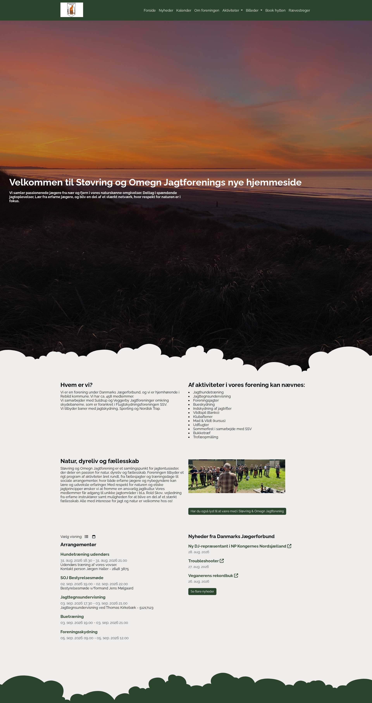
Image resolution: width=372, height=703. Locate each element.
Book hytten (275, 10)
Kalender (183, 10)
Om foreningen (206, 10)
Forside (150, 10)
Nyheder (166, 10)
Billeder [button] (252, 10)
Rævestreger (299, 10)
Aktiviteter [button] (231, 10)
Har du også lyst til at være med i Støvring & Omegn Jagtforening (237, 511)
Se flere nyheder (202, 591)
